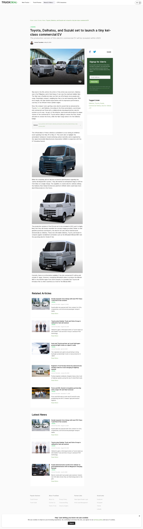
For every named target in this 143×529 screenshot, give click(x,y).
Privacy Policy (63, 499)
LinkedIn (99, 509)
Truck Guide (33, 502)
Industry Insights (63, 506)
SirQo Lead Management (81, 502)
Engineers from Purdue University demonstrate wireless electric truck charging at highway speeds (66, 367)
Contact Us (52, 502)
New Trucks (25, 2)
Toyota (97, 103)
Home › (32, 20)
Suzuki (39, 108)
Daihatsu (91, 103)
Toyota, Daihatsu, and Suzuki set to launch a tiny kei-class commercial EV (67, 20)
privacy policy (98, 520)
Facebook (99, 499)
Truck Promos (37, 2)
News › (44, 20)
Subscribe (94, 82)
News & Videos (48, 2)
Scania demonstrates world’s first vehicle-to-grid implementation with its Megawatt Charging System (66, 466)
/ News (33, 27)
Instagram (99, 502)
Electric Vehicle (106, 106)
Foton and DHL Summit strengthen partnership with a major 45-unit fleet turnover (66, 389)
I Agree (71, 523)
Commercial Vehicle (95, 106)
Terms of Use (52, 506)
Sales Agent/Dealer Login (81, 499)
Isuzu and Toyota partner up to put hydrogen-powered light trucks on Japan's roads (66, 344)
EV (90, 108)
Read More (54, 313)
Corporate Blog (63, 502)
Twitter (99, 506)
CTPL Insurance (61, 2)
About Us (51, 499)
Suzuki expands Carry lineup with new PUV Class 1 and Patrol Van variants (66, 299)
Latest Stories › (38, 20)
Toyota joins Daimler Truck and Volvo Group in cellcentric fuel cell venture (66, 322)
